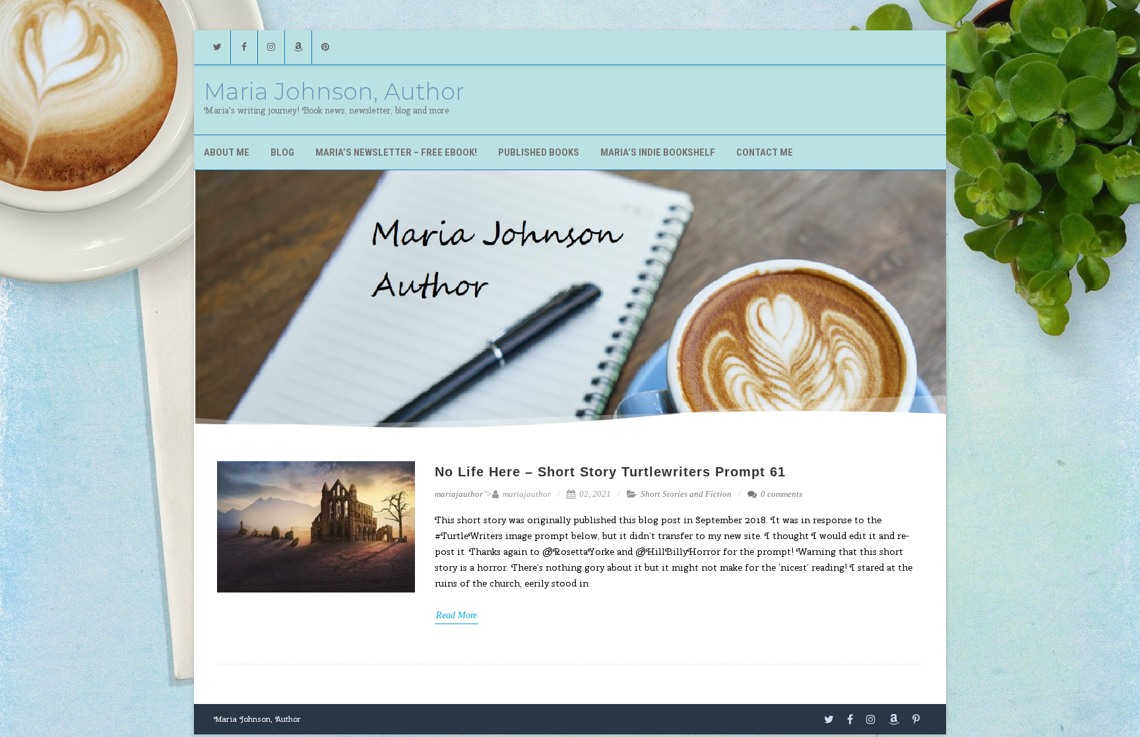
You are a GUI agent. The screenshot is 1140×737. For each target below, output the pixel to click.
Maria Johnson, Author (334, 91)
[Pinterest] (325, 47)
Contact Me (764, 152)
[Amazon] (298, 47)
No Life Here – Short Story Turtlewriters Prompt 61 (610, 472)
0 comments (781, 494)
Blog (282, 152)
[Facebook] (244, 47)
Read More (456, 615)
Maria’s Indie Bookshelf (657, 152)
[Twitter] (217, 47)
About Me (226, 152)
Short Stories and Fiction (686, 494)
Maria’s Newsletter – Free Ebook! (396, 152)
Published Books (538, 152)
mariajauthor (459, 494)
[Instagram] (271, 47)
